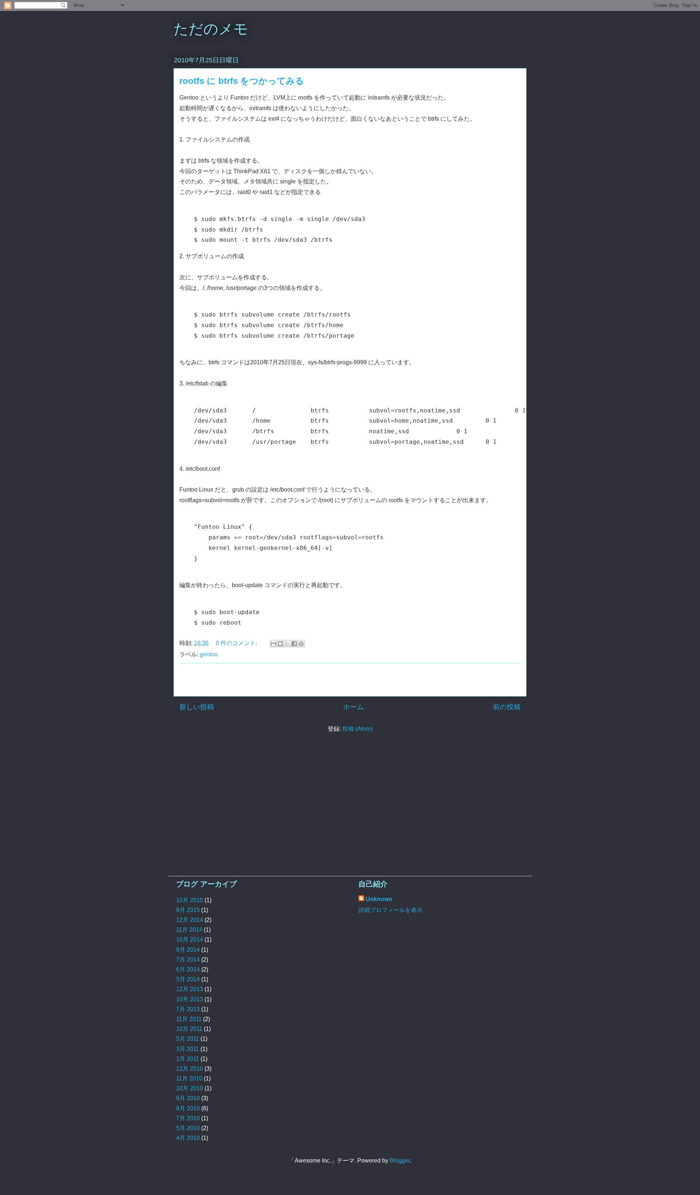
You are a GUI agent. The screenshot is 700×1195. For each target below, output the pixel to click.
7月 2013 (188, 1009)
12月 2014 (189, 920)
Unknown (379, 899)
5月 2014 (188, 979)
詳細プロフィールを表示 (390, 910)
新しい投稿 (196, 707)
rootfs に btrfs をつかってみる (241, 81)
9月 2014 (188, 950)
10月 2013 (189, 999)
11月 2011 (189, 1019)
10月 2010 (189, 1088)
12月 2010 (189, 1069)
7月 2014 (188, 960)
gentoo (209, 654)
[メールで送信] (273, 643)
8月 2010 (188, 1108)
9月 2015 (188, 910)
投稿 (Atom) (357, 729)
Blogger (400, 1160)
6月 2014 (188, 969)
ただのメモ (211, 29)
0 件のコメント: (237, 643)
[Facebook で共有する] (294, 643)
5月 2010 (188, 1128)
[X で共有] (287, 643)
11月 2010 (189, 1078)
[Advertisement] (350, 680)
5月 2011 (187, 1039)
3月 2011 (187, 1049)
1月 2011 (187, 1059)
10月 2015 (189, 900)
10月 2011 (189, 1029)
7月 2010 (188, 1118)
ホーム (353, 707)
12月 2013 (189, 989)
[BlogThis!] (280, 643)
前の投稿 (507, 707)
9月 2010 (188, 1098)
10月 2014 (189, 939)
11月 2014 (189, 930)
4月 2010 (188, 1138)
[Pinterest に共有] (301, 643)
